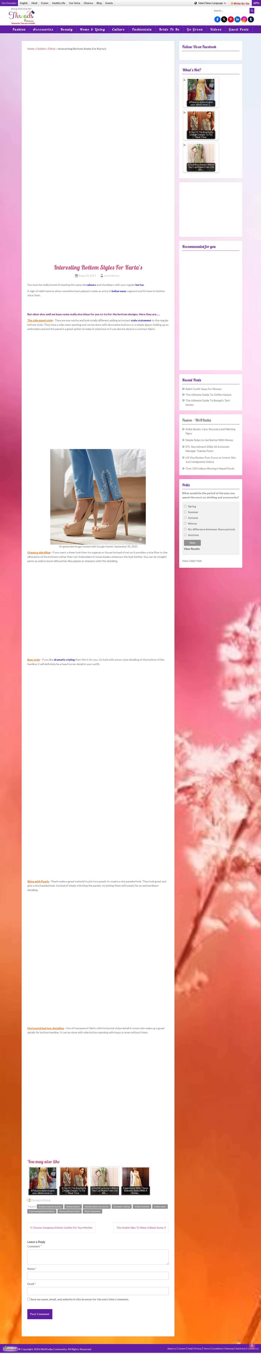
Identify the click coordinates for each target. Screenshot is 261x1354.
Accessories (43, 29)
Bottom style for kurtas (50, 1206)
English (24, 3)
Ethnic (52, 48)
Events (109, 3)
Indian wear (160, 1206)
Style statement (92, 1211)
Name (31, 1268)
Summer (193, 512)
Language (210, 3)
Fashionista (142, 29)
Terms (207, 1348)
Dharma (88, 3)
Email (31, 1283)
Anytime (193, 535)
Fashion (19, 29)
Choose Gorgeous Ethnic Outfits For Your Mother (62, 1227)
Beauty (66, 29)
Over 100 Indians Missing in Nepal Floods (210, 468)
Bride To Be (169, 29)
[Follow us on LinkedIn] (237, 19)
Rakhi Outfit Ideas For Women (204, 389)
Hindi (34, 3)
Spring (192, 506)
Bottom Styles (73, 1206)
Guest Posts (239, 29)
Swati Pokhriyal (111, 275)
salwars (91, 284)
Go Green (195, 29)
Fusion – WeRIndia (196, 420)
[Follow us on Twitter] (224, 19)
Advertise (240, 1348)
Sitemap (229, 1348)
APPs (256, 3)
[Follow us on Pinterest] (231, 19)
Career (182, 1348)
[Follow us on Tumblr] (251, 19)
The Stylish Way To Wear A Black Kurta (139, 1227)
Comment (34, 1246)
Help (190, 1348)
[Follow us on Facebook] (217, 19)
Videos (216, 29)
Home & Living (92, 29)
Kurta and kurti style (69, 1211)
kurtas (139, 284)
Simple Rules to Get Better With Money (209, 440)
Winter (192, 523)
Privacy (198, 1348)
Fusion (44, 3)
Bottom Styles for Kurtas (97, 1206)
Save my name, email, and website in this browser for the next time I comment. (79, 1299)
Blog (99, 3)
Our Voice (74, 3)
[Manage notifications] (252, 1346)
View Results (192, 548)
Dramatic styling (122, 1206)
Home (30, 48)
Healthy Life (58, 3)
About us (172, 1348)
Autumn (193, 517)
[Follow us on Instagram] (244, 19)
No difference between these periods (211, 529)
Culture (118, 29)
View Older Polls (192, 560)
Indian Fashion (142, 1206)
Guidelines (218, 1348)
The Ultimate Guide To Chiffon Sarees (208, 394)
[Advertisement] (130, 13)
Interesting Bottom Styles (41, 1211)
